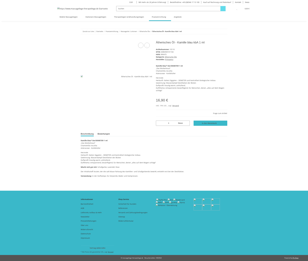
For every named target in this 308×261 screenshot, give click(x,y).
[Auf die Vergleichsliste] (140, 45)
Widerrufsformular (126, 221)
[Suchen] (223, 8)
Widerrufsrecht (87, 229)
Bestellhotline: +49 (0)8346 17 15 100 (184, 2)
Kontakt (238, 2)
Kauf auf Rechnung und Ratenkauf (217, 2)
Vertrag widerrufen (97, 248)
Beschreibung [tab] (87, 134)
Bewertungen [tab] (104, 134)
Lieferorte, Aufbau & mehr (91, 212)
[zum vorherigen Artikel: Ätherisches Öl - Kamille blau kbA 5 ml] (219, 31)
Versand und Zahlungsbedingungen (133, 212)
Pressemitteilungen (88, 221)
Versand (175, 105)
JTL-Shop (295, 258)
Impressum (85, 238)
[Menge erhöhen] (187, 123)
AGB (82, 208)
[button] (232, 8)
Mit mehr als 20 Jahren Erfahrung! (152, 2)
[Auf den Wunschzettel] (147, 45)
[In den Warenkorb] (83, 39)
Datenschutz (86, 234)
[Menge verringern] (158, 123)
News (247, 2)
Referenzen (123, 208)
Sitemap (121, 217)
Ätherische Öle (171, 57)
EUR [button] (131, 2)
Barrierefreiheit (87, 204)
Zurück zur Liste (88, 31)
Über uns (84, 225)
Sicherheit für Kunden (127, 204)
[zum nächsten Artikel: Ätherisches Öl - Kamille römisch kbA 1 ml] (224, 31)
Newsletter (85, 217)
